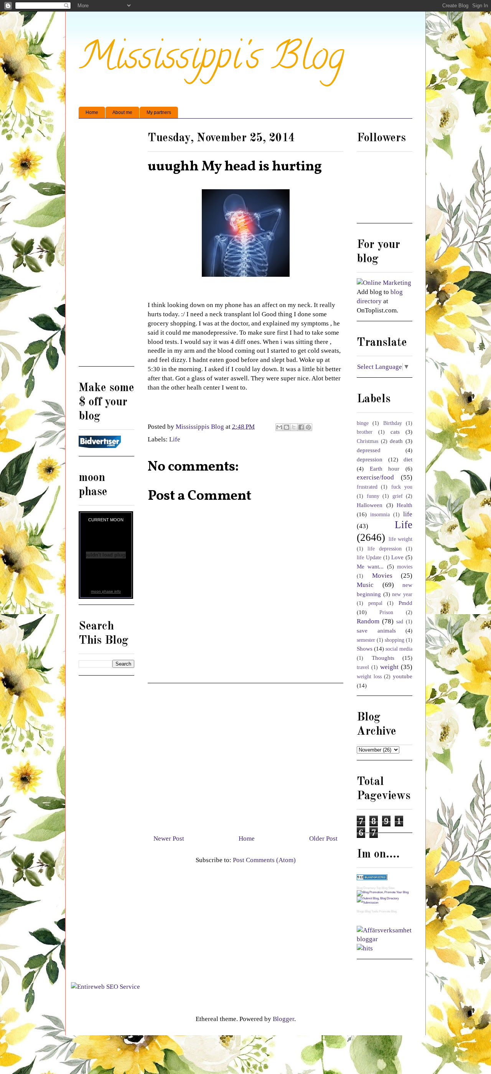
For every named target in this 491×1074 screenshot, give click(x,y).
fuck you (401, 487)
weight (389, 667)
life (407, 514)
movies (404, 567)
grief (397, 496)
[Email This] (279, 427)
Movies (382, 575)
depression (369, 459)
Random (368, 621)
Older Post (323, 838)
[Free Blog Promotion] (383, 892)
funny (373, 496)
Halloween (369, 505)
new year (402, 594)
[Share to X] (294, 427)
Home (92, 112)
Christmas (367, 441)
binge (363, 423)
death (396, 441)
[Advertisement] (245, 756)
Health (404, 505)
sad (399, 622)
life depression (384, 549)
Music (365, 584)
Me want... (370, 566)
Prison (386, 612)
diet (408, 459)
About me (122, 112)
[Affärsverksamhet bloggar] (384, 939)
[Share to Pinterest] (308, 427)
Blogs (360, 911)
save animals (376, 630)
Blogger (283, 1019)
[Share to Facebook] (301, 427)
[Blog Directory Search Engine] (384, 902)
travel (363, 667)
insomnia (380, 514)
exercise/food (375, 477)
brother (364, 432)
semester (366, 640)
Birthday (392, 423)
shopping (394, 640)
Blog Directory (366, 888)
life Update (369, 557)
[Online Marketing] (384, 282)
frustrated (367, 487)
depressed (369, 450)
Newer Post (168, 838)
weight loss (369, 676)
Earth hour (385, 468)
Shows (364, 648)
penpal (375, 603)
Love (397, 557)
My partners (159, 112)
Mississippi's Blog (211, 60)
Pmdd (405, 603)
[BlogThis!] (286, 427)
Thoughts (383, 657)
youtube (402, 676)
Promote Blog (388, 911)
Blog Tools (371, 911)
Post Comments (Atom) (264, 860)
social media (399, 649)
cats (395, 431)
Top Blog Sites (385, 888)
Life (174, 439)
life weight (401, 539)
